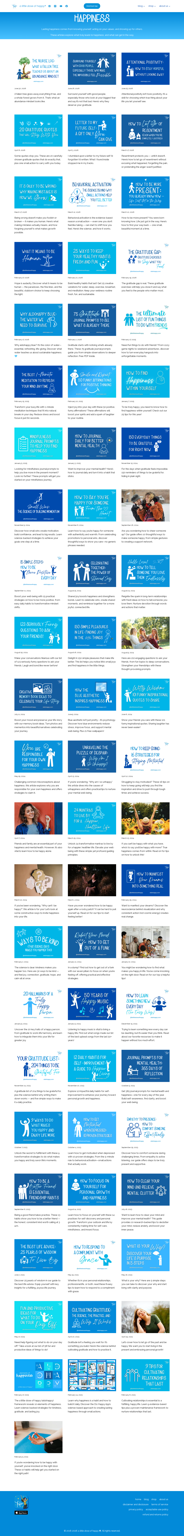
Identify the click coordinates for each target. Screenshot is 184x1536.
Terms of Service (159, 1504)
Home (138, 1499)
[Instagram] (55, 6)
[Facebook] (66, 6)
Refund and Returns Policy (155, 1514)
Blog (146, 1499)
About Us (163, 1499)
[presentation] (38, 69)
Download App (92, 6)
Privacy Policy (136, 1509)
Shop (154, 1499)
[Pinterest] (49, 6)
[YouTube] (61, 6)
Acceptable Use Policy (157, 1509)
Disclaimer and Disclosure (136, 1504)
